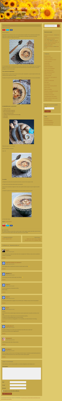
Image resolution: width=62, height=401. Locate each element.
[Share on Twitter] (7, 30)
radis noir (11, 232)
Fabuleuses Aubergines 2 (49, 34)
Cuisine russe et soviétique (49, 68)
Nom (3, 382)
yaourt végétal (25, 232)
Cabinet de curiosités (48, 57)
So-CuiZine (8, 349)
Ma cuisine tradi (9, 20)
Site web (4, 388)
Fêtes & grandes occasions (49, 72)
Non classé (46, 82)
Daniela (7, 284)
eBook (58, 34)
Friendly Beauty (9, 221)
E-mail (3, 385)
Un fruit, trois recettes (48, 92)
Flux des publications (48, 120)
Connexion (46, 118)
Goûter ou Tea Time (48, 73)
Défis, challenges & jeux (48, 70)
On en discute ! (47, 84)
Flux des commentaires (48, 122)
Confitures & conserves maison (50, 59)
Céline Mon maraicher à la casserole (13, 262)
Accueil (2, 20)
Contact (16, 20)
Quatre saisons (47, 87)
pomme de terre (37, 231)
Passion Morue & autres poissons (50, 85)
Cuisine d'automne (48, 61)
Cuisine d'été (46, 63)
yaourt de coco (20, 232)
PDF (46, 36)
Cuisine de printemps (48, 66)
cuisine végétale (24, 231)
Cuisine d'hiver (47, 64)
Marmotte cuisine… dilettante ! (23, 8)
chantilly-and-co (9, 325)
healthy (29, 231)
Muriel (7, 296)
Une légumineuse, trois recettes (50, 96)
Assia (7, 250)
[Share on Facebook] (11, 30)
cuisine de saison (19, 231)
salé (14, 232)
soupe (16, 232)
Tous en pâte (46, 40)
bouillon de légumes (7, 231)
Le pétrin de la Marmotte (49, 80)
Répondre (3, 257)
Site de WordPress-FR (48, 124)
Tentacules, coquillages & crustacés (51, 91)
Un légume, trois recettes (49, 94)
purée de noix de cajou (6, 232)
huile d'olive (33, 231)
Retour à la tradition (48, 89)
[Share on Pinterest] (3, 30)
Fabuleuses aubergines (48, 46)
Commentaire (5, 366)
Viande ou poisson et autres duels (50, 98)
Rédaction (22, 20)
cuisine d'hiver (13, 231)
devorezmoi (8, 338)
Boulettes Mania (47, 56)
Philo (7, 307)
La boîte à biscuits (47, 75)
